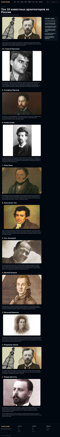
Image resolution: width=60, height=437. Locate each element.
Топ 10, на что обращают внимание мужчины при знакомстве (49, 37)
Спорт (36, 1)
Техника (21, 1)
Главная (2, 6)
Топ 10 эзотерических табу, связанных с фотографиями (50, 24)
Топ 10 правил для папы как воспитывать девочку (50, 34)
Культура (40, 1)
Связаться (47, 430)
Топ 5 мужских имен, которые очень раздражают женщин (50, 27)
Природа (29, 1)
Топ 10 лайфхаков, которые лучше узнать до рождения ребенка (50, 30)
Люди (26, 1)
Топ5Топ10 (5, 2)
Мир (33, 1)
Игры (18, 1)
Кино (15, 1)
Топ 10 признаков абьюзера (50, 20)
